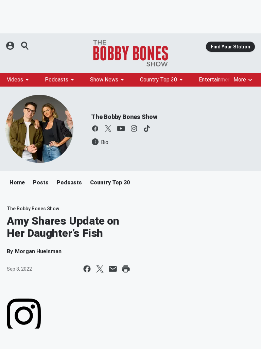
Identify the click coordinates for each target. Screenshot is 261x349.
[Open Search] (25, 46)
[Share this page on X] (100, 269)
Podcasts (56, 79)
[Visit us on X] (108, 128)
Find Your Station (230, 46)
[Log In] (11, 46)
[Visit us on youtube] (121, 128)
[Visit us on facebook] (95, 128)
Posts (41, 182)
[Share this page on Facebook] (87, 269)
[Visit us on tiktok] (147, 128)
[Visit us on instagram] (134, 128)
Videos (15, 79)
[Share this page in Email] (113, 269)
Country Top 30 (158, 79)
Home (17, 182)
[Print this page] (125, 269)
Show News (104, 79)
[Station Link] (130, 53)
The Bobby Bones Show (124, 116)
